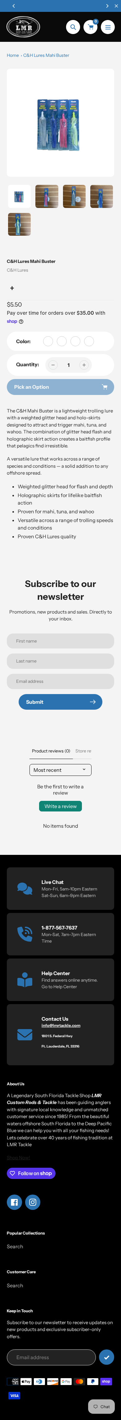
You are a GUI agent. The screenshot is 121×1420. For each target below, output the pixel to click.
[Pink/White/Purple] (89, 341)
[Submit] (106, 1357)
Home (13, 55)
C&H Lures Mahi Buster (46, 55)
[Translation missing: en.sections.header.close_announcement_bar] (116, 6)
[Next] (107, 6)
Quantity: (27, 364)
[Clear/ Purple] (75, 341)
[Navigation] (108, 27)
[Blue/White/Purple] (48, 341)
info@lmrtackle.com (61, 1025)
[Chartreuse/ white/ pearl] (62, 341)
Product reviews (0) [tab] (51, 751)
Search (15, 1246)
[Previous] (14, 6)
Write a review (60, 806)
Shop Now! (18, 1158)
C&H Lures (17, 270)
